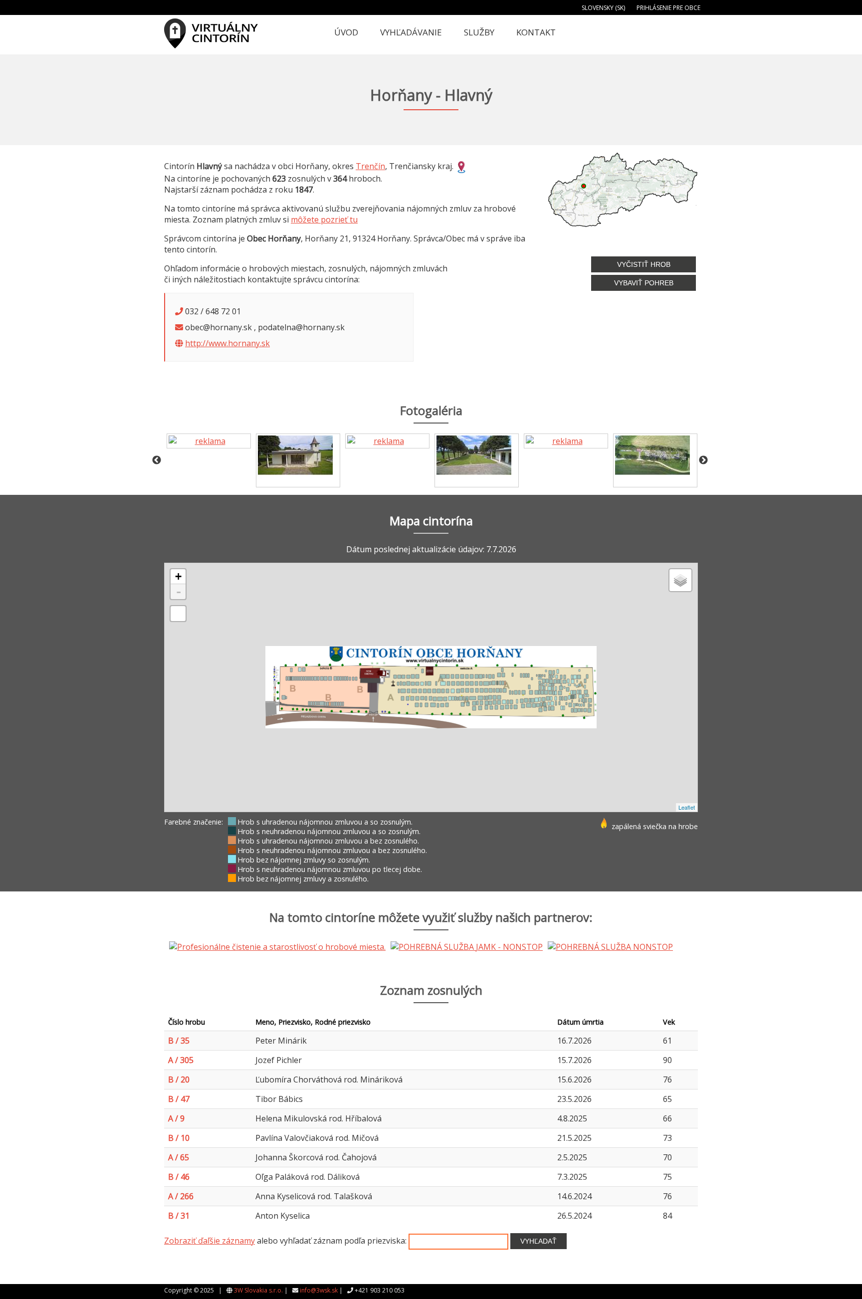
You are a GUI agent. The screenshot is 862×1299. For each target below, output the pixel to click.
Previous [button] (157, 460)
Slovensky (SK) (603, 7)
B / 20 (179, 1079)
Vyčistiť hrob (643, 264)
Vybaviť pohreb (643, 283)
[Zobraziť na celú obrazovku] (178, 613)
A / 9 (176, 1118)
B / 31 (179, 1215)
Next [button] (703, 460)
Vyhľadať (538, 1241)
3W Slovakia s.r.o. (258, 1290)
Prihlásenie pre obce (668, 7)
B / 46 (179, 1176)
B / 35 (179, 1040)
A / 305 (181, 1060)
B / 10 (179, 1137)
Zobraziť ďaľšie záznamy (209, 1240)
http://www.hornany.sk (227, 343)
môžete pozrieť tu (324, 219)
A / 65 (178, 1157)
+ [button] (178, 576)
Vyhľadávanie (411, 32)
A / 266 (181, 1196)
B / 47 (179, 1098)
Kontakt (536, 32)
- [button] (178, 592)
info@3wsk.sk (319, 1290)
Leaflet (686, 807)
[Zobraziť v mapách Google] (461, 166)
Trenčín (370, 166)
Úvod (346, 32)
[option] (209, 440)
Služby (479, 32)
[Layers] (680, 580)
